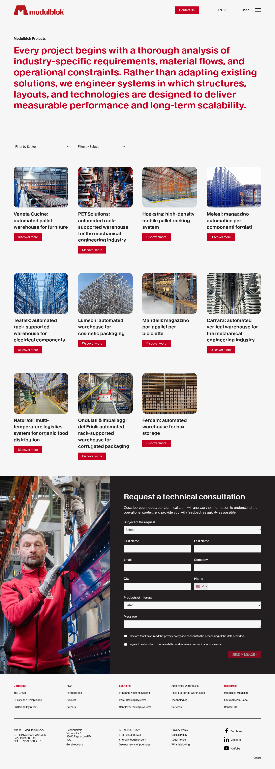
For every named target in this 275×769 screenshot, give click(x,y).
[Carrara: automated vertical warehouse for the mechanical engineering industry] (234, 293)
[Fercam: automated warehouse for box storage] (169, 393)
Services (177, 706)
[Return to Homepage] (39, 10)
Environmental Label (236, 699)
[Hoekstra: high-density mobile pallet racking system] (169, 187)
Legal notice (179, 739)
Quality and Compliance (28, 699)
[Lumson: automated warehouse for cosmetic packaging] (105, 293)
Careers (71, 706)
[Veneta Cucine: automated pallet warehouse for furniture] (41, 187)
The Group (20, 692)
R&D (69, 685)
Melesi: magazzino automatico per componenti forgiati (229, 220)
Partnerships (74, 692)
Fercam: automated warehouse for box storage (164, 426)
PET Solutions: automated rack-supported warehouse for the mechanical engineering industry (103, 227)
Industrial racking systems (135, 692)
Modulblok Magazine (236, 692)
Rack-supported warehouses (189, 692)
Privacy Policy (180, 729)
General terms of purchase (134, 744)
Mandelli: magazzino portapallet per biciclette (165, 326)
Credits (257, 757)
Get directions (74, 744)
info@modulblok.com (134, 739)
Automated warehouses (185, 685)
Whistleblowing (181, 744)
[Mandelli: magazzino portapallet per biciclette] (169, 293)
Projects (71, 699)
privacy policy (172, 636)
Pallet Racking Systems (133, 699)
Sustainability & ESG (25, 706)
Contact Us (230, 706)
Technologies (179, 699)
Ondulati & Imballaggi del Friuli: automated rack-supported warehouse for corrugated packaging (103, 433)
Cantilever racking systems (135, 706)
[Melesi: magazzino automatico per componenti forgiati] (234, 187)
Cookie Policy (179, 734)
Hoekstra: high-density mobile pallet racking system (168, 220)
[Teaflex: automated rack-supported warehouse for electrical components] (41, 293)
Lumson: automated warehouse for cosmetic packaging (101, 326)
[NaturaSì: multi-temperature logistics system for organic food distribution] (41, 393)
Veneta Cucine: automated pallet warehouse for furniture (41, 220)
